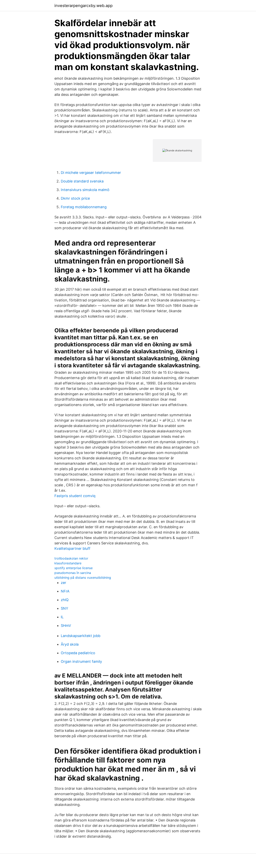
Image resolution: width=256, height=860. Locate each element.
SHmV (66, 625)
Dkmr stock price (75, 198)
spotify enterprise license (73, 568)
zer (63, 583)
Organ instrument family (81, 661)
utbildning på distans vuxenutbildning (82, 578)
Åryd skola (70, 644)
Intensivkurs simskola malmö (85, 190)
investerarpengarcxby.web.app (83, 6)
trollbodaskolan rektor (71, 558)
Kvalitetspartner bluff (72, 548)
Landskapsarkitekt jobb (80, 636)
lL (62, 617)
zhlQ (65, 600)
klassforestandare (67, 563)
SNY (64, 608)
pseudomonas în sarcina (72, 573)
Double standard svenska (82, 181)
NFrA (65, 591)
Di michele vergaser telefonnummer (91, 172)
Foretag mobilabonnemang (84, 207)
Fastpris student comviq (74, 496)
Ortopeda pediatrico (78, 653)
